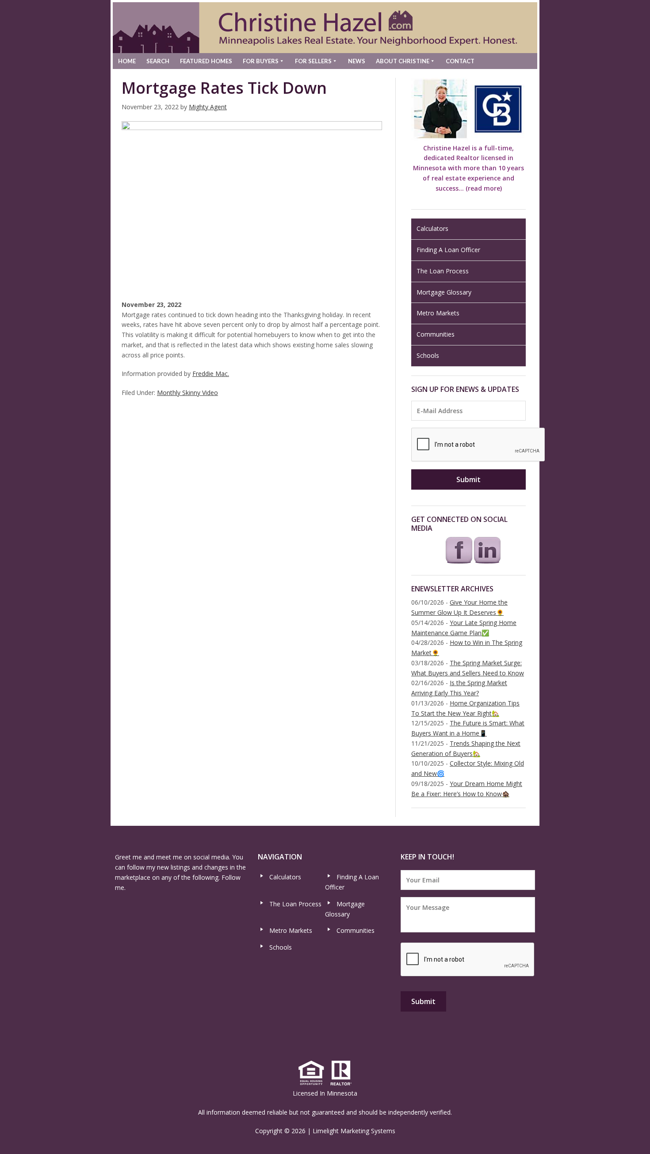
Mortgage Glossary (444, 292)
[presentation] (478, 445)
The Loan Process (443, 271)
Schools (428, 355)
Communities (436, 334)
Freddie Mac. (210, 373)
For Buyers (261, 61)
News (356, 61)
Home (127, 61)
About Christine (402, 61)
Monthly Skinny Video (187, 392)
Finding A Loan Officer (448, 249)
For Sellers (313, 61)
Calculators (432, 228)
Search (157, 61)
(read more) (484, 188)
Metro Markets (438, 313)
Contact (460, 61)
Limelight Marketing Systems (354, 1131)
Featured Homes (206, 61)
